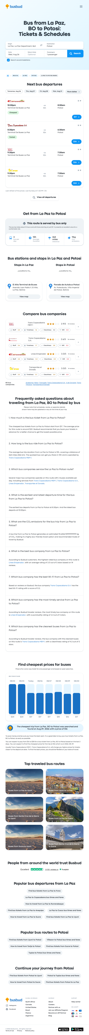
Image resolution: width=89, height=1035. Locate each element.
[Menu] (81, 6)
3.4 (19, 330)
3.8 (54, 345)
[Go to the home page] (14, 6)
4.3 (54, 330)
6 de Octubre (71, 382)
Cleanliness (47, 330)
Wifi (63, 330)
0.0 (67, 330)
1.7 (36, 345)
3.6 (19, 345)
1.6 (36, 330)
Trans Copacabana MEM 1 (20, 458)
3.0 (19, 359)
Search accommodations (20, 60)
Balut (36, 382)
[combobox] (22, 45)
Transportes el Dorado (41, 384)
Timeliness (30, 330)
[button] (41, 45)
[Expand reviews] (78, 327)
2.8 (55, 359)
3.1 (36, 374)
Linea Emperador (38, 354)
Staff (14, 330)
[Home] (7, 76)
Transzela (43, 382)
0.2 (67, 345)
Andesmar (30, 382)
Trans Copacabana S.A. (56, 382)
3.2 (19, 374)
